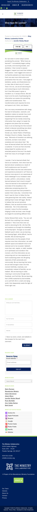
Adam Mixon (9, 396)
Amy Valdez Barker (11, 403)
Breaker (10, 418)
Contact (4, 495)
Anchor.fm (11, 413)
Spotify (10, 429)
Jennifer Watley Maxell (21, 41)
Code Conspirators (28, 510)
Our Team (5, 488)
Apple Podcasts (13, 416)
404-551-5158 (5, 5)
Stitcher (10, 432)
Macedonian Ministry (12, 391)
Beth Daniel (9, 405)
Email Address (11, 358)
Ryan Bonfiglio (10, 401)
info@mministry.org (8, 458)
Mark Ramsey (9, 389)
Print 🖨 (18, 46)
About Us (5, 493)
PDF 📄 (28, 46)
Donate (14, 5)
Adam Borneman (11, 394)
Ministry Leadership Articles (14, 38)
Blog (29, 36)
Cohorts (4, 491)
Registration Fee (27, 5)
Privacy (4, 498)
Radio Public (12, 427)
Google (10, 421)
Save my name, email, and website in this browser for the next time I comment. (18, 339)
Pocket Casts (12, 424)
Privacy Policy (12, 510)
